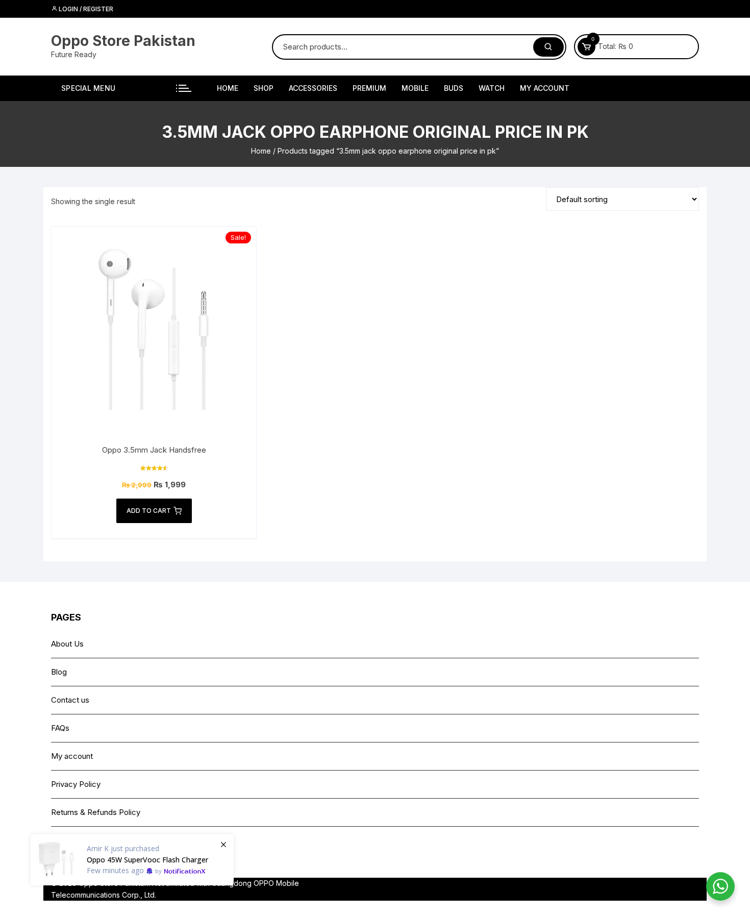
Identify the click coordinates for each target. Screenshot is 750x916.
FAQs (60, 728)
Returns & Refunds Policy (95, 812)
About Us (67, 644)
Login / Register (85, 9)
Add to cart (149, 510)
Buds (453, 88)
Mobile (415, 88)
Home (227, 88)
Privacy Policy (76, 784)
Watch (492, 88)
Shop (263, 88)
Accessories (313, 88)
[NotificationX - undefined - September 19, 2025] (132, 859)
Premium (369, 88)
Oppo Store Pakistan (123, 40)
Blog (59, 672)
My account (544, 88)
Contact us (70, 700)
